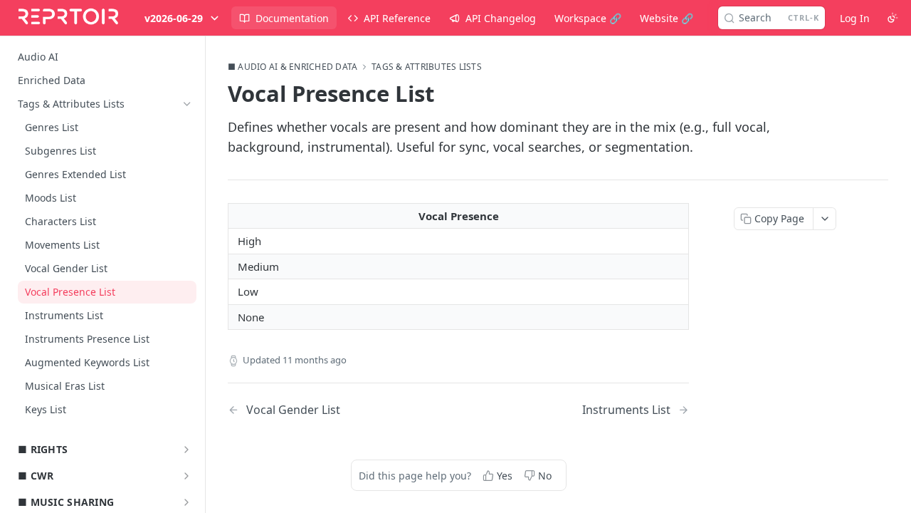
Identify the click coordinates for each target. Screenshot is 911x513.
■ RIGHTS (43, 449)
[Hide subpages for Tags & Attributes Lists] (187, 104)
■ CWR (35, 475)
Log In (855, 18)
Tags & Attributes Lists (427, 67)
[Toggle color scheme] (892, 17)
